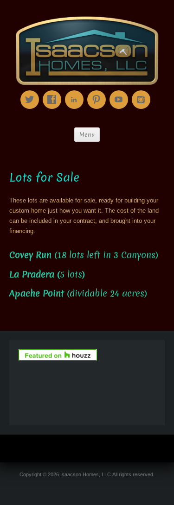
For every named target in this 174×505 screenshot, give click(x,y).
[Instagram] (143, 92)
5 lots (71, 274)
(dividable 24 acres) (78, 293)
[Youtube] (121, 92)
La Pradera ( (34, 274)
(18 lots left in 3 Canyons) (83, 255)
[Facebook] (54, 92)
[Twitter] (31, 92)
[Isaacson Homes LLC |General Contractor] (87, 50)
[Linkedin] (76, 92)
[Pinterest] (98, 92)
